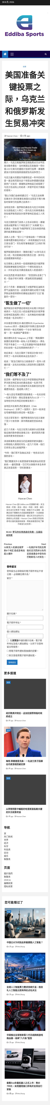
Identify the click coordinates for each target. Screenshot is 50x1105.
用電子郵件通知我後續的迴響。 (24, 651)
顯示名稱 (12, 613)
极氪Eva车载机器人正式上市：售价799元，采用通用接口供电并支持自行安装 (24, 1086)
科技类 (7, 849)
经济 (6, 843)
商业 (9, 957)
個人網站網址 (13, 631)
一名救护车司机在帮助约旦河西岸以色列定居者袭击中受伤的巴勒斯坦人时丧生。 (36, 550)
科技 (9, 912)
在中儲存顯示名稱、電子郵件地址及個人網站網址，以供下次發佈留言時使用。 (25, 643)
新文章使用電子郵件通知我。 (23, 655)
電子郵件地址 (14, 622)
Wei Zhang (21, 947)
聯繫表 (7, 859)
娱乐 (6, 856)
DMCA (7, 880)
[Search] (45, 54)
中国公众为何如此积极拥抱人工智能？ (25, 942)
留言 (9, 578)
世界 (24, 67)
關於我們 (8, 873)
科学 (6, 846)
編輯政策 (8, 883)
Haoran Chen (12, 136)
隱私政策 (8, 886)
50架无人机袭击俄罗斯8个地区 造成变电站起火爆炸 (14, 549)
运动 (6, 852)
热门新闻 (8, 836)
